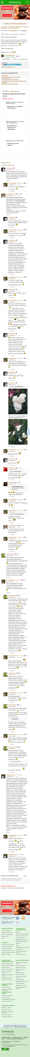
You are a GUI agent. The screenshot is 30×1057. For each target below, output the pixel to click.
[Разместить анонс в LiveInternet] (12, 64)
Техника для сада (6, 987)
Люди (3, 938)
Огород (18, 931)
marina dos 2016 (10, 554)
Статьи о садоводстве (7, 934)
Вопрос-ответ (5, 936)
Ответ (11, 386)
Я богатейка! (5, 75)
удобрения (11, 26)
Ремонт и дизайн (6, 997)
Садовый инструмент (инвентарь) (7, 990)
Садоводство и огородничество (21, 929)
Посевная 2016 (9, 48)
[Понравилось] (17, 170)
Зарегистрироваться (8, 886)
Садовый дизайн (20, 979)
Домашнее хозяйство (8, 1005)
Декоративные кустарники (8, 965)
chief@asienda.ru (6, 1042)
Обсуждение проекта (20, 1026)
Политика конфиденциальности (16, 1038)
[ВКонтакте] (17, 918)
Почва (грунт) (19, 949)
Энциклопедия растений (8, 944)
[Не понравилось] (16, 170)
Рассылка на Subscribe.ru (17, 922)
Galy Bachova (9, 168)
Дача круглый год (6, 1009)
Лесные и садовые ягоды (22, 933)
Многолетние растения (7, 969)
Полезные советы (6, 954)
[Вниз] (28, 434)
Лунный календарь (6, 948)
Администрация (17, 1037)
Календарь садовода (7, 946)
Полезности (5, 942)
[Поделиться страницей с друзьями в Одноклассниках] (2, 64)
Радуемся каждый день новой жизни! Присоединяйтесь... (11, 77)
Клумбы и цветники (21, 965)
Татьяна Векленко (10, 194)
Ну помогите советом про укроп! (10, 83)
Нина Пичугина (16, 1041)
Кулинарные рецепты (7, 1016)
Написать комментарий (8, 165)
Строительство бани (7, 1001)
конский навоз (15, 28)
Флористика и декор (7, 979)
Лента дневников (6, 930)
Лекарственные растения (8, 950)
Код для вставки (7, 66)
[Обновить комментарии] (28, 431)
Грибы (17, 945)
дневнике (24, 30)
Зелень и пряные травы (22, 935)
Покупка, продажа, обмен (8, 952)
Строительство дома (7, 995)
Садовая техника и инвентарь (7, 985)
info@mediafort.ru (11, 1046)
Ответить (8, 180)
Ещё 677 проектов (8, 98)
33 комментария (24, 59)
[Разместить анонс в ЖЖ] (19, 64)
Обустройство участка (22, 960)
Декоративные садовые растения (7, 961)
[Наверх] (28, 429)
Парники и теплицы (21, 954)
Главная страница (7, 928)
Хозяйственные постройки (8, 999)
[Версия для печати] (14, 67)
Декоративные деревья (7, 963)
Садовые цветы (6, 967)
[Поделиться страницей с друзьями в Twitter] (8, 64)
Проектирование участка (22, 981)
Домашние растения (7, 977)
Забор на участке (20, 974)
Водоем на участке (21, 967)
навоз (9, 28)
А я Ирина (12, 467)
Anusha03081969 (12, 30)
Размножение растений (22, 941)
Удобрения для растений (22, 947)
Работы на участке (6, 1007)
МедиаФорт (11, 1034)
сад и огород (4, 26)
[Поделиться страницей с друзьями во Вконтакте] (4, 64)
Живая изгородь (20, 972)
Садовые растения (20, 937)
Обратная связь (6, 1037)
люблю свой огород (10, 774)
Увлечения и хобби (6, 1014)
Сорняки (18, 943)
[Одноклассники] (23, 918)
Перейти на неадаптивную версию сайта (15, 23)
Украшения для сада (21, 985)
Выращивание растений (22, 939)
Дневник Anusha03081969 (9, 73)
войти (4, 888)
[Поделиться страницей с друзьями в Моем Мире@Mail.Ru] (6, 64)
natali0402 (10, 482)
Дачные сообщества (7, 932)
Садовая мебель (20, 983)
